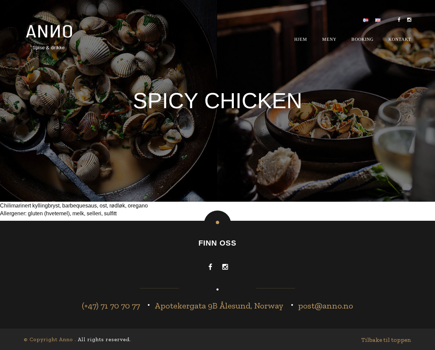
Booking (362, 39)
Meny (329, 39)
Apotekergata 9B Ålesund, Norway (219, 305)
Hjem (300, 39)
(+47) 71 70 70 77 (111, 305)
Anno (66, 339)
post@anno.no (325, 305)
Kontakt (399, 39)
